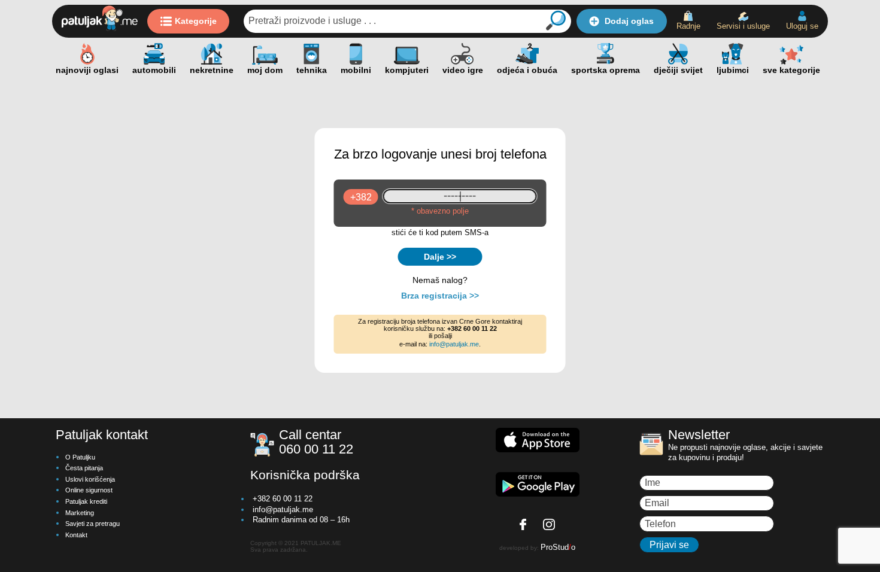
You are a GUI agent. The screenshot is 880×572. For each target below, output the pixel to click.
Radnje (688, 26)
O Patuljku (80, 457)
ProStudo (558, 547)
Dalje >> (440, 256)
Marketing (79, 512)
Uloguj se (802, 26)
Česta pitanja (84, 467)
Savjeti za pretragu (92, 523)
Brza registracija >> (440, 295)
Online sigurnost (89, 490)
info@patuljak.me (454, 344)
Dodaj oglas (629, 21)
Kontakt (76, 534)
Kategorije (196, 21)
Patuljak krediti (86, 501)
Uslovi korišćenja (90, 479)
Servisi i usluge (743, 26)
